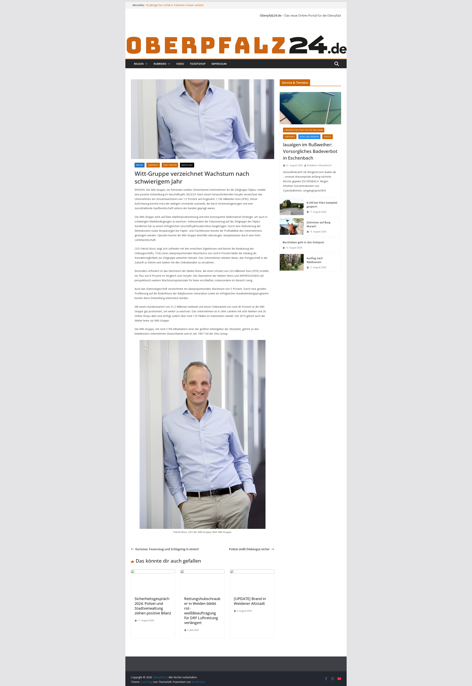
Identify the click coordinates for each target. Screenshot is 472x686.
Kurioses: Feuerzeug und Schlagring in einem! (167, 549)
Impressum (219, 63)
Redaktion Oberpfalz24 (319, 165)
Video (180, 63)
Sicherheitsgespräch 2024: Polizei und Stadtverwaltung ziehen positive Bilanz (153, 606)
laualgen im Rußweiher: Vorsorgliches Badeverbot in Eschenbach (310, 151)
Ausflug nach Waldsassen (315, 260)
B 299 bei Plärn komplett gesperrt (322, 204)
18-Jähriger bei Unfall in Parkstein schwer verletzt (174, 5)
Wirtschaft (187, 165)
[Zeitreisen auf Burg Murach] (292, 227)
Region (139, 63)
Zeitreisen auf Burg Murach (318, 224)
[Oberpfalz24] (236, 36)
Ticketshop (198, 63)
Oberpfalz (153, 165)
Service (327, 136)
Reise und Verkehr (309, 136)
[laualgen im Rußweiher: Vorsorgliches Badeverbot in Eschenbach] (310, 108)
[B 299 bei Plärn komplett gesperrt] (292, 207)
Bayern (139, 165)
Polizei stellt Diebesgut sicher (249, 549)
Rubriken (160, 63)
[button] (146, 63)
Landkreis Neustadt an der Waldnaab (303, 130)
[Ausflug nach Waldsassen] (292, 263)
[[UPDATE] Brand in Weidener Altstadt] (252, 572)
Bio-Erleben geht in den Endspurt (303, 242)
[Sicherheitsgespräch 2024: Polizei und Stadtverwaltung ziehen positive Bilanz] (153, 572)
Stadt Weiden (170, 165)
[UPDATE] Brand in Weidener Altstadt (250, 601)
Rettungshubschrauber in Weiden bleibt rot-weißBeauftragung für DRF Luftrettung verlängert (202, 610)
